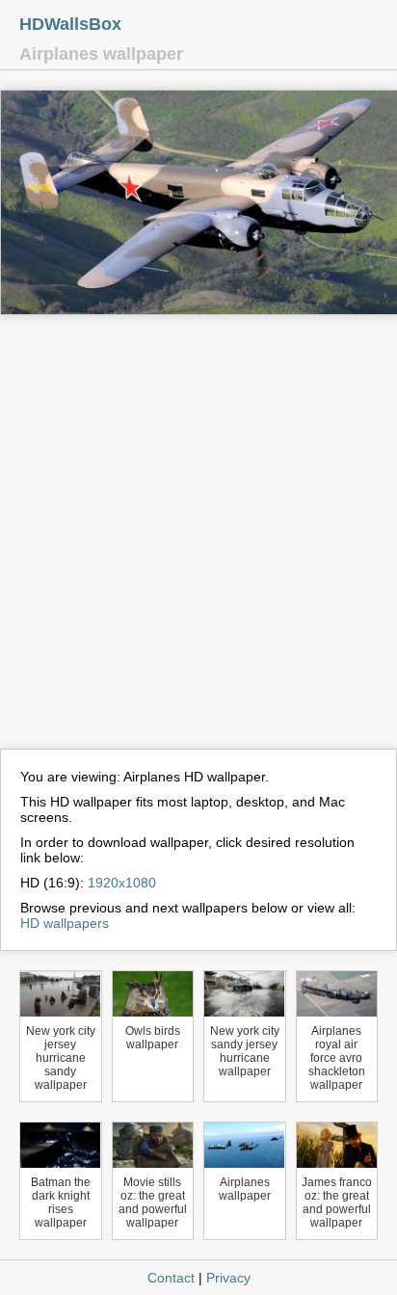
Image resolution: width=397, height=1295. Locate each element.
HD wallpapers (64, 923)
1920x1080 (122, 882)
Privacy (228, 1277)
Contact (171, 1277)
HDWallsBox (70, 24)
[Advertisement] (198, 540)
